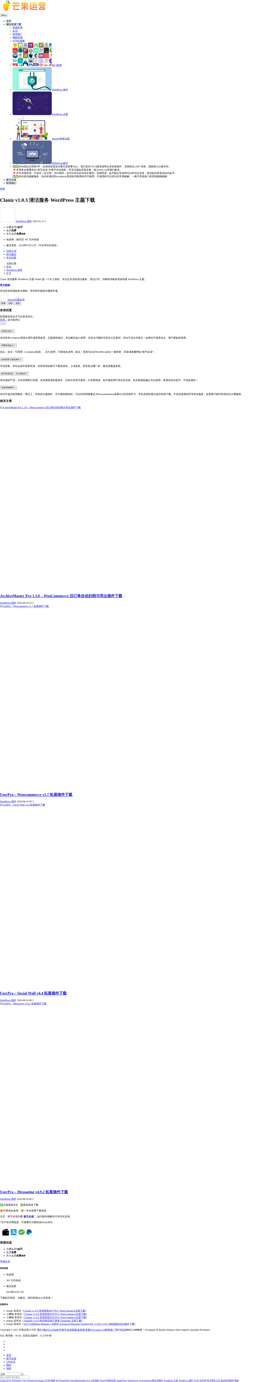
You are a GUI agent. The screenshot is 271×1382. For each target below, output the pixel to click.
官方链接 (5, 285)
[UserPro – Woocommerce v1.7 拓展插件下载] (24, 606)
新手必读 (67, 1329)
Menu (3, 15)
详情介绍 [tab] (11, 251)
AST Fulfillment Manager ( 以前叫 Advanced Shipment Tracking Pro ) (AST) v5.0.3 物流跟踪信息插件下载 (79, 1324)
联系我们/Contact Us (93, 1329)
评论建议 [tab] (11, 254)
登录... (3, 320)
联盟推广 (110, 1329)
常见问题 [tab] (11, 257)
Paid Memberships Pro (80, 1380)
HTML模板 (50, 1380)
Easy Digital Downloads (33, 1380)
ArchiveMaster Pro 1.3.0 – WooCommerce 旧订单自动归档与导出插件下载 (61, 596)
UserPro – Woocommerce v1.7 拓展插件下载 (36, 794)
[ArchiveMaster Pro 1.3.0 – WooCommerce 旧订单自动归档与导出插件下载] (40, 407)
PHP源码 (95, 1380)
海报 (10, 303)
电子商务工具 (213, 1380)
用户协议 (120, 1329)
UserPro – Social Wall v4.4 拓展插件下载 (33, 993)
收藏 (3, 303)
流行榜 (203, 1380)
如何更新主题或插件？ (11, 359)
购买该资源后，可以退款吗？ (14, 373)
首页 (8, 266)
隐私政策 (77, 1329)
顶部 (8, 1368)
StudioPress (121, 1380)
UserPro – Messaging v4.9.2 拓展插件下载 (34, 1192)
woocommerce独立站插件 (151, 1380)
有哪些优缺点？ (8, 345)
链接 (18, 303)
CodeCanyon (5, 1380)
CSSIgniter (17, 1380)
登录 (2, 188)
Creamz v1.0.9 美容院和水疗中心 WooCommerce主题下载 (54, 1310)
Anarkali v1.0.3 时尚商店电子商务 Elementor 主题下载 (52, 1320)
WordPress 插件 (24, 221)
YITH (196, 1380)
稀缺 (236, 1380)
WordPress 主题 (171, 1380)
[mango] (8, 221)
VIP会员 (10, 1361)
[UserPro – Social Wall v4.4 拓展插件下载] (22, 804)
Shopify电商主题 (108, 1380)
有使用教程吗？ (8, 387)
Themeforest (132, 1380)
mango (16, 299)
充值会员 (5, 1261)
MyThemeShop (62, 1380)
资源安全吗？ (7, 331)
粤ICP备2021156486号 (49, 1329)
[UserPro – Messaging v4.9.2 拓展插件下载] (23, 1003)
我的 (8, 1365)
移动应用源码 (227, 1380)
